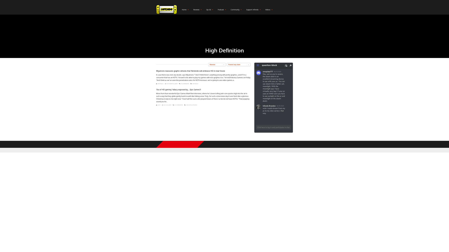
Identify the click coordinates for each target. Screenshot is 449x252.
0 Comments (185, 83)
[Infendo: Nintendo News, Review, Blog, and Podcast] (166, 14)
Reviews (196, 10)
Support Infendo (252, 10)
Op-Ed (208, 10)
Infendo (160, 83)
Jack (159, 105)
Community (235, 10)
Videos (267, 10)
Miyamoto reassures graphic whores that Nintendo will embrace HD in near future (190, 71)
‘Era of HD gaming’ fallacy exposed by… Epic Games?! (178, 89)
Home (184, 10)
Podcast (221, 10)
